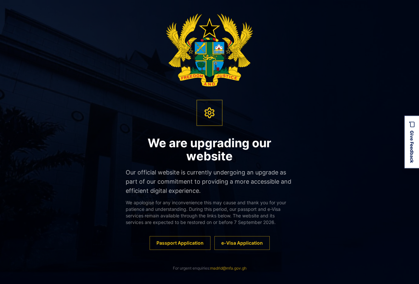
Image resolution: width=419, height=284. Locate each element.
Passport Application (180, 243)
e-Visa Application (242, 243)
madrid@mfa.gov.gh (228, 268)
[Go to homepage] (210, 50)
